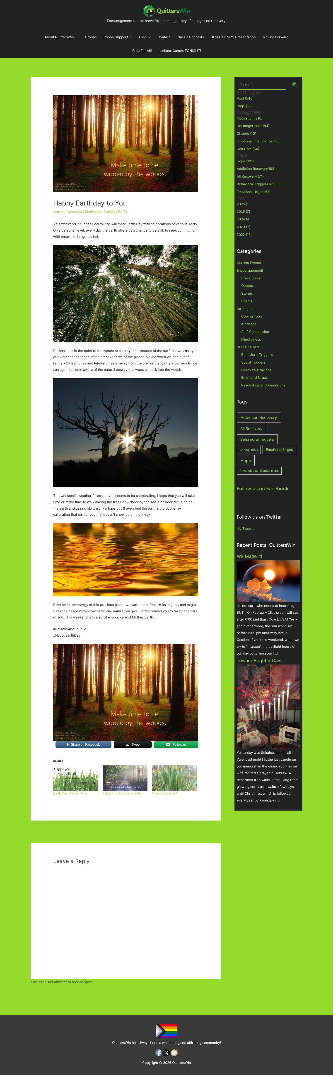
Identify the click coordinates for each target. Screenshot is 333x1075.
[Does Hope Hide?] (174, 778)
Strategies (245, 309)
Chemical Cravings (256, 370)
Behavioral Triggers (257, 354)
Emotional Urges (254, 377)
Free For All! (142, 51)
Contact (163, 37)
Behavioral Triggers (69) (256, 184)
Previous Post (60, 831)
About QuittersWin (59, 37)
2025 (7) (243, 211)
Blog (142, 37)
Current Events (249, 263)
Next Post (188, 831)
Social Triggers (253, 362)
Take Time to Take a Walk (122, 793)
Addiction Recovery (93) (256, 168)
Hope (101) (245, 161)
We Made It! (249, 556)
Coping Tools (252, 316)
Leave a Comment (67, 212)
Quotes (247, 285)
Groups (91, 37)
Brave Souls (251, 278)
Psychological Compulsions (263, 385)
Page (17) (244, 106)
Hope (246, 460)
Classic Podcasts (190, 37)
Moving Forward (275, 37)
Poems (246, 301)
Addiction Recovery (259, 417)
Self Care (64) (248, 149)
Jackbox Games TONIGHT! (180, 51)
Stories (109, 212)
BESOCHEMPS (248, 347)
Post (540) (245, 98)
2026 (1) (243, 204)
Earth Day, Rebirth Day (70, 793)
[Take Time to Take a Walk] (125, 778)
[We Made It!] (268, 581)
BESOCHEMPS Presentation (233, 37)
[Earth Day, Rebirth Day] (75, 778)
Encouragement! (250, 270)
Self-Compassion (255, 332)
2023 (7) (243, 227)
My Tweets (245, 528)
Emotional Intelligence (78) (258, 141)
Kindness (248, 324)
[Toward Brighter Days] (268, 706)
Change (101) (247, 133)
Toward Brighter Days (259, 660)
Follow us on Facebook (262, 488)
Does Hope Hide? (165, 793)
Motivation (93, 212)
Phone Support (116, 37)
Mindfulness (251, 339)
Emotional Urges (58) (253, 192)
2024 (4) (244, 219)
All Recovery (251, 428)
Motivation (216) (249, 118)
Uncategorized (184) (253, 126)
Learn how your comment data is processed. (129, 982)
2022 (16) (244, 234)
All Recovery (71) (250, 176)
